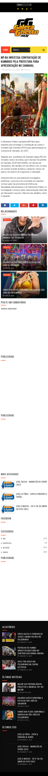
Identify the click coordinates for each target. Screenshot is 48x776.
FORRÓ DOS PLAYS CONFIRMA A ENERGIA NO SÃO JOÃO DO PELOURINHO (24, 291)
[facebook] (31, 9)
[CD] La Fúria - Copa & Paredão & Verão (28, 735)
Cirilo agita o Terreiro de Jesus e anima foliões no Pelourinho (30, 636)
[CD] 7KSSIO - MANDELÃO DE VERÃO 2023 (30, 748)
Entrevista (7, 543)
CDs (4, 539)
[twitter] (18, 9)
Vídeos (5, 552)
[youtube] (26, 9)
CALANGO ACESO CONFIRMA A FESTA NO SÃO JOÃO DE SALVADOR (22, 263)
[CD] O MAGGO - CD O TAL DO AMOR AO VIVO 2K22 (30, 760)
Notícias (27, 70)
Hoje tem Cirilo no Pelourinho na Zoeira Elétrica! (28, 664)
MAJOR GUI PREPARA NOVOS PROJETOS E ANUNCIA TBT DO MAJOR (20, 236)
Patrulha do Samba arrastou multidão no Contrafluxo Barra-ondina (31, 650)
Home (5, 49)
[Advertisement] (24, 387)
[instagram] (22, 9)
